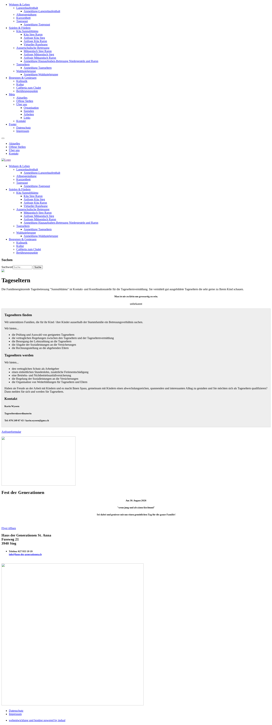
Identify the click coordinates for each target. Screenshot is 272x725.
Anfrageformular (11, 431)
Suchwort (7, 267)
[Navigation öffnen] (2, 138)
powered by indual (37, 720)
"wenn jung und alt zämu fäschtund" (136, 507)
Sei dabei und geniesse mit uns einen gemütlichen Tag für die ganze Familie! (136, 514)
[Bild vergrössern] (38, 484)
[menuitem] (140, 14)
